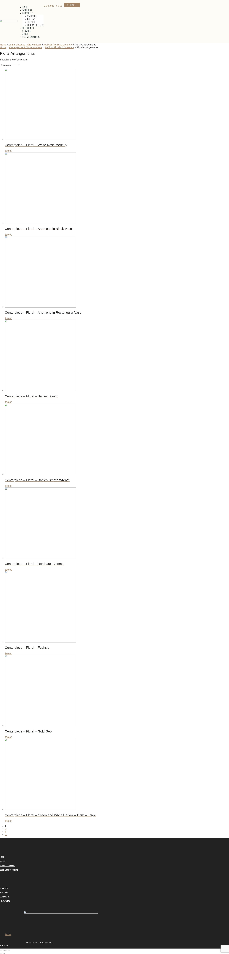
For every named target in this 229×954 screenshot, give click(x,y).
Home (25, 7)
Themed (31, 21)
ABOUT (2, 861)
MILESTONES (5, 901)
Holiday (31, 18)
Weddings (27, 10)
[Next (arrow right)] (4, 953)
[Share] (6, 950)
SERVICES (4, 888)
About (25, 33)
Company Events (35, 24)
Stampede (32, 16)
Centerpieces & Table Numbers (24, 44)
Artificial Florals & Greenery (58, 44)
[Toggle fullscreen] (4, 950)
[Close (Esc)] (9, 950)
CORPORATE (4, 897)
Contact (71, 5)
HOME (2, 857)
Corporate (27, 13)
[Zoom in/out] (1, 950)
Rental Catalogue (31, 36)
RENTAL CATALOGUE (7, 865)
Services (26, 30)
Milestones (28, 27)
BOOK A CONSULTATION (9, 870)
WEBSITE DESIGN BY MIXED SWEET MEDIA (40, 942)
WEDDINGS (4, 892)
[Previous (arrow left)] (1, 953)
